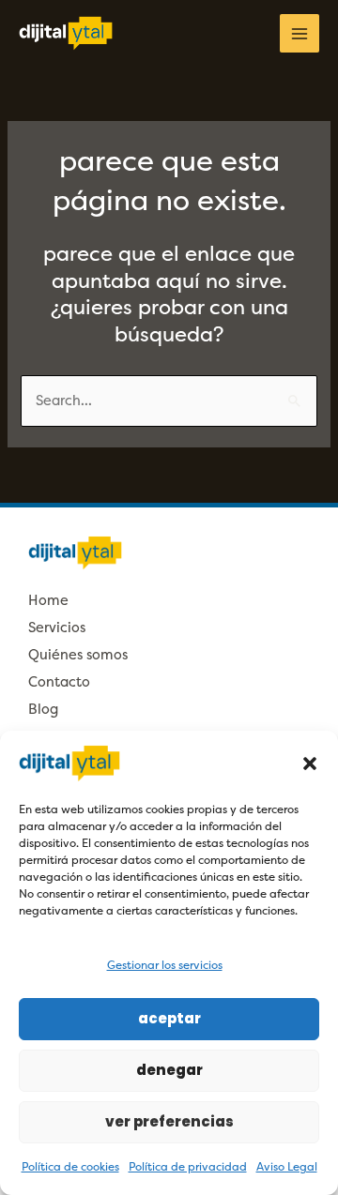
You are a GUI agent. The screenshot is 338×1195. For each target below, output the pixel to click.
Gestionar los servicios (165, 965)
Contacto (59, 682)
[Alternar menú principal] (299, 33)
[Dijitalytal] (66, 33)
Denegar (169, 1070)
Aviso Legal (286, 1166)
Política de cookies (70, 1166)
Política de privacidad (188, 1166)
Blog (43, 710)
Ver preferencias (169, 1121)
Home (48, 601)
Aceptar (169, 1018)
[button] (309, 763)
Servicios (56, 628)
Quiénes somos (78, 655)
